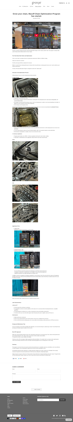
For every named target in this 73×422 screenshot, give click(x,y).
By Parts (8, 401)
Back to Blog (37, 389)
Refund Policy (25, 402)
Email (38, 369)
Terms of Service (26, 403)
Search (24, 397)
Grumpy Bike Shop (57, 418)
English (9, 415)
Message (14, 373)
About (8, 406)
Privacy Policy (25, 399)
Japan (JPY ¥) (16, 415)
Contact (8, 407)
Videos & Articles (10, 403)
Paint (8, 404)
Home (8, 398)
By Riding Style (10, 400)
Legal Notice (25, 400)
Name (13, 369)
